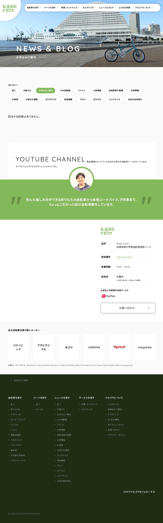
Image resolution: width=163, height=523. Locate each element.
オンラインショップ (116, 425)
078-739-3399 (124, 257)
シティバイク (16, 445)
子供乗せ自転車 (18, 455)
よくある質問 (124, 7)
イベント (81, 90)
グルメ (83, 99)
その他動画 (65, 90)
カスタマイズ (88, 7)
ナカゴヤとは (113, 404)
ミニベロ (14, 425)
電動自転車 (16, 435)
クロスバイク (16, 440)
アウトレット (16, 414)
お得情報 (135, 90)
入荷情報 (97, 90)
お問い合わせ (127, 308)
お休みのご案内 (46, 90)
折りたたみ (15, 409)
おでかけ (97, 99)
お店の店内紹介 (135, 99)
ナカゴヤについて (142, 7)
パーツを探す (50, 7)
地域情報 (68, 99)
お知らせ (27, 90)
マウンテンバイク (18, 460)
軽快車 (14, 450)
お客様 (15, 99)
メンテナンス (114, 99)
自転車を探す (33, 7)
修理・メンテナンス (69, 7)
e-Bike (14, 430)
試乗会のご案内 (115, 409)
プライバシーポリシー (117, 435)
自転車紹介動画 (116, 90)
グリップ (39, 409)
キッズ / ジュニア (18, 419)
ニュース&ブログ (106, 7)
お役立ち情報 (32, 99)
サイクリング (113, 414)
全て (14, 90)
